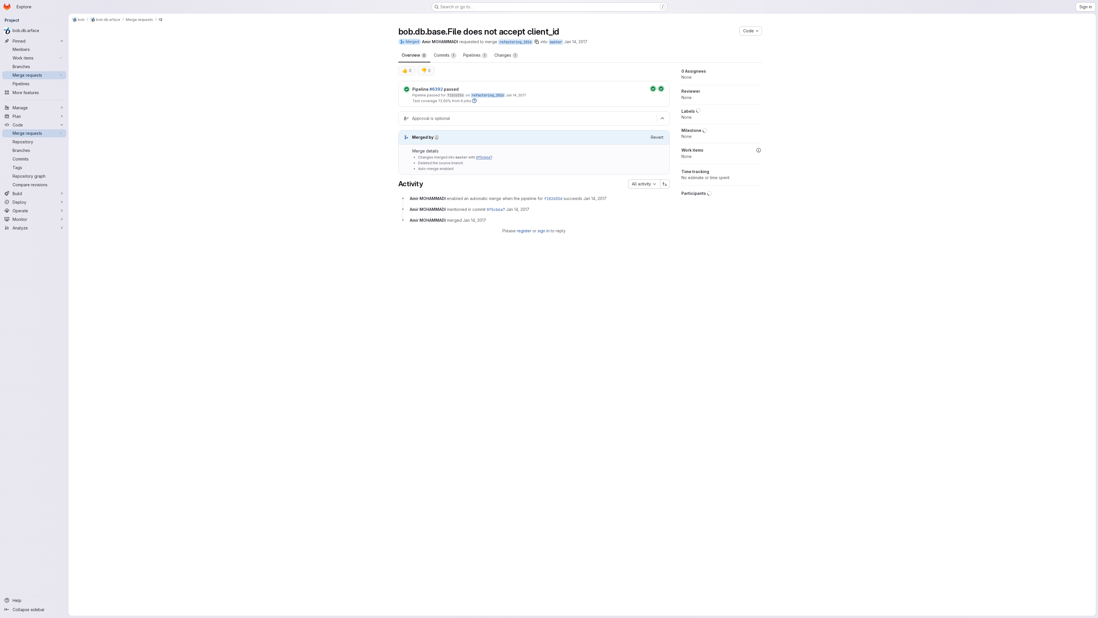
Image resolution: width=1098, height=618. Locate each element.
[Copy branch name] (536, 41)
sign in (544, 230)
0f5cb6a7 (484, 157)
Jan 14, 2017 (575, 41)
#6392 (436, 89)
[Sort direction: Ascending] (665, 184)
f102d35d (455, 95)
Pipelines (474, 55)
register (524, 230)
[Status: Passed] (406, 89)
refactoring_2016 (516, 42)
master (556, 42)
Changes (505, 55)
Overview (413, 55)
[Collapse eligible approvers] (662, 118)
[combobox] (644, 184)
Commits (444, 55)
